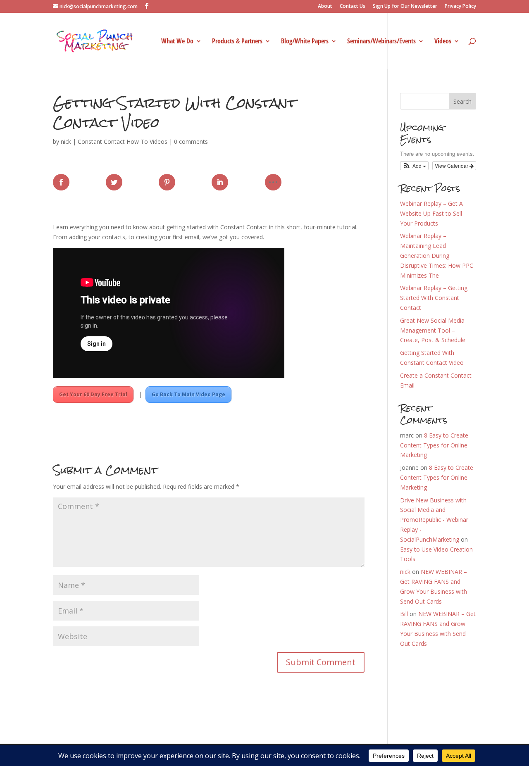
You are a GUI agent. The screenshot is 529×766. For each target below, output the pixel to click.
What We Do (177, 41)
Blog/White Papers (305, 41)
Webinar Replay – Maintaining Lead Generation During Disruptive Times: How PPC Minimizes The (436, 255)
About (325, 7)
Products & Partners (237, 41)
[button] (414, 166)
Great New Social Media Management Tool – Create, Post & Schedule (432, 330)
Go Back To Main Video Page (188, 394)
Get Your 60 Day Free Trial (93, 394)
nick (66, 141)
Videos (442, 41)
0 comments (191, 141)
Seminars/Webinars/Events (381, 41)
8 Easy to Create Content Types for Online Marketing (434, 445)
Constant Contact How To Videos (122, 141)
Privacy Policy (460, 7)
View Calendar (452, 165)
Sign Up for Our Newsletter (405, 7)
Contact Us (352, 7)
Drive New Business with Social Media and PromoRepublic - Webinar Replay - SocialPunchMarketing (434, 519)
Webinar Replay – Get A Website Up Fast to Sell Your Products (431, 213)
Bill (404, 614)
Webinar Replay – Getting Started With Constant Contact (433, 298)
